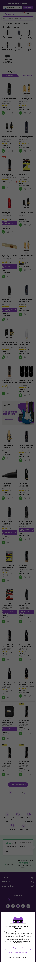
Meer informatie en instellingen (18, 957)
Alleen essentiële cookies (18, 952)
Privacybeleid (18, 943)
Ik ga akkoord (18, 948)
